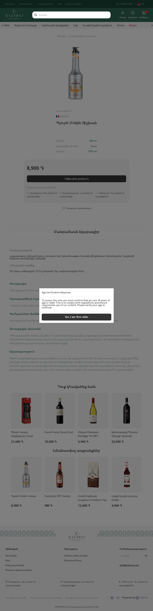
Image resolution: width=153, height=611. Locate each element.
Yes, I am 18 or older (76, 317)
